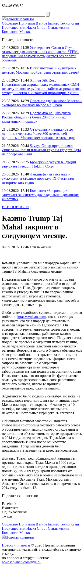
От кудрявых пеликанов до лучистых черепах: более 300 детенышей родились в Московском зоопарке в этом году (38, 133)
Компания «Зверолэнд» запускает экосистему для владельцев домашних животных (40, 195)
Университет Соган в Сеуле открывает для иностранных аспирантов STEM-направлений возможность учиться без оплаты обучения (40, 54)
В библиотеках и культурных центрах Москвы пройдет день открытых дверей (41, 70)
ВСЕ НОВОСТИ (15, 207)
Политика (27, 23)
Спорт (42, 27)
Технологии (69, 23)
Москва (25, 32)
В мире (41, 23)
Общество (10, 23)
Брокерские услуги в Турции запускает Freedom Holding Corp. (39, 164)
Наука (31, 27)
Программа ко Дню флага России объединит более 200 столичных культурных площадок (36, 117)
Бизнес (53, 23)
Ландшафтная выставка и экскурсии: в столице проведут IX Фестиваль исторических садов (38, 178)
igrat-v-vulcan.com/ (31, 317)
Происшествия (13, 27)
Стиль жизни (58, 27)
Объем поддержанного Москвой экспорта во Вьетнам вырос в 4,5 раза (42, 103)
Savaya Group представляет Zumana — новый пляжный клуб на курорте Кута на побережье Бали (41, 150)
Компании (10, 32)
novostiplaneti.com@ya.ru (21, 562)
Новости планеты (16, 545)
